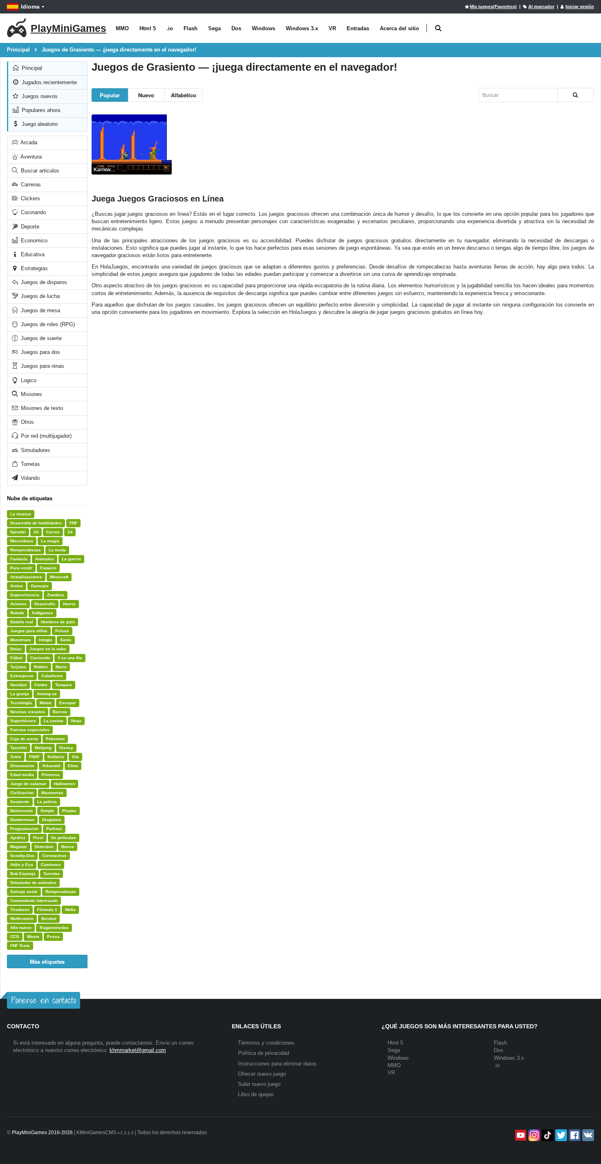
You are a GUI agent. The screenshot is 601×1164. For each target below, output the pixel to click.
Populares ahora (40, 110)
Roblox (41, 667)
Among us (47, 694)
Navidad (18, 685)
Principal (31, 68)
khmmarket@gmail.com (138, 1050)
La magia (50, 541)
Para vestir (21, 568)
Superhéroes (23, 721)
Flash (190, 28)
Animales (44, 559)
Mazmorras (52, 792)
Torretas (29, 464)
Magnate (18, 846)
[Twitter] (560, 1135)
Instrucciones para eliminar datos (277, 1064)
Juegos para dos (39, 352)
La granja (19, 694)
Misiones (30, 394)
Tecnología (21, 703)
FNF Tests (20, 945)
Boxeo (67, 846)
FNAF (34, 756)
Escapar (67, 703)
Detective (44, 846)
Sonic (66, 640)
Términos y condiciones (266, 1043)
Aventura (30, 157)
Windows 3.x (302, 28)
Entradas (358, 28)
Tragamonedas (54, 927)
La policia (47, 801)
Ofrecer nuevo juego (262, 1074)
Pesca (53, 936)
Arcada (28, 142)
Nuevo (146, 95)
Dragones (51, 819)
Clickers (29, 198)
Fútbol (16, 658)
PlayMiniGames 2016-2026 (42, 1132)
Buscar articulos (39, 171)
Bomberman (22, 819)
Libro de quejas (256, 1094)
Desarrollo (44, 604)
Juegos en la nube (47, 649)
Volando (29, 478)
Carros (53, 532)
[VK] (587, 1135)
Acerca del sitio (399, 28)
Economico (33, 240)
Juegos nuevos (39, 96)
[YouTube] (520, 1135)
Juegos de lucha (39, 296)
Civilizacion (22, 792)
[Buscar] (575, 95)
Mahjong (43, 747)
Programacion (24, 828)
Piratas (69, 810)
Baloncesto (21, 810)
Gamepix (40, 586)
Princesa (51, 774)
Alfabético (183, 95)
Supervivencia (24, 595)
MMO (122, 28)
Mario (61, 667)
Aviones (18, 604)
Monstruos (20, 640)
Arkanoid (51, 765)
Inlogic (45, 640)
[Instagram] (533, 1135)
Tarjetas (18, 667)
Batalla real (21, 622)
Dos (236, 28)
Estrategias (33, 268)
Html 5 (147, 28)
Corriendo (40, 658)
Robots (17, 613)
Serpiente (19, 801)
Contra (40, 685)
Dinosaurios (22, 765)
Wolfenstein (22, 918)
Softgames (42, 613)
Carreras (30, 184)
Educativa (32, 254)
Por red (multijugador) (45, 436)
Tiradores (19, 909)
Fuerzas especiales (29, 730)
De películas (63, 837)
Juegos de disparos (43, 282)
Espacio (48, 568)
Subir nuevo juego (259, 1084)
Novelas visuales (27, 712)
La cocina (53, 721)
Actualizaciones (26, 577)
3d (36, 532)
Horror (69, 604)
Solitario (55, 756)
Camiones (51, 864)
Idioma (30, 6)
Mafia (70, 909)
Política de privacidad (263, 1053)
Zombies (55, 595)
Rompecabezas (25, 550)
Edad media (22, 774)
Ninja (76, 721)
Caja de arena (24, 738)
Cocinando (32, 212)
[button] (438, 28)
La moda (57, 550)
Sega (214, 28)
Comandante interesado (34, 900)
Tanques (63, 685)
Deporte (29, 227)
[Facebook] (574, 1135)
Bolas (16, 649)
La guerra (71, 559)
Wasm (33, 936)
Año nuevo (20, 927)
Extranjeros (22, 676)
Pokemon (55, 738)
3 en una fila (70, 658)
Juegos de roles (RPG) (47, 324)
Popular (110, 95)
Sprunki (18, 532)
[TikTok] (547, 1135)
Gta (75, 756)
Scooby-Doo (22, 855)
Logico (27, 380)
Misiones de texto (41, 408)
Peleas (62, 631)
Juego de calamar (28, 783)
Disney (66, 747)
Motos (46, 703)
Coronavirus (54, 855)
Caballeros (52, 676)
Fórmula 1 (47, 909)
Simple (47, 810)
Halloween (64, 783)
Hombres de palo (58, 622)
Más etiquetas (47, 961)
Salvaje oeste (24, 891)
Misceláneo (21, 541)
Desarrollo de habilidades (36, 523)
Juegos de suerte (40, 338)
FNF (73, 523)
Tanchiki (18, 747)
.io (169, 28)
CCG (14, 936)
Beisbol (48, 918)
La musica (20, 514)
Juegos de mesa (39, 310)
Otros (26, 422)
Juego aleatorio (39, 124)
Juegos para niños (28, 631)
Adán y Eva (21, 864)
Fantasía (18, 559)
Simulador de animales (33, 882)
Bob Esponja (23, 873)
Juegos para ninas (41, 366)
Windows (263, 28)
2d (69, 532)
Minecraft (59, 577)
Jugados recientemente (48, 82)
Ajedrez (17, 837)
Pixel (38, 837)
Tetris (15, 756)
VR (332, 28)
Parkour (54, 828)
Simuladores (34, 450)
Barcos (60, 712)
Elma (73, 765)
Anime (16, 586)
